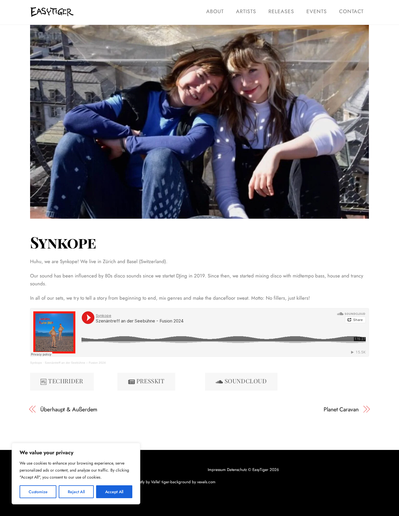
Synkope (63, 242)
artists (246, 11)
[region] (76, 473)
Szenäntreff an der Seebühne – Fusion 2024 (75, 362)
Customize (38, 492)
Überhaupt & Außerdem (68, 409)
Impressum (217, 469)
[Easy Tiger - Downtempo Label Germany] (52, 13)
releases (281, 11)
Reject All (76, 492)
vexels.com (206, 482)
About (215, 11)
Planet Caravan (341, 409)
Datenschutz (237, 469)
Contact (351, 11)
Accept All (114, 492)
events (316, 11)
